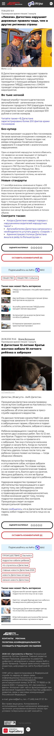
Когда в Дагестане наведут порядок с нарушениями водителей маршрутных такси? (26, 223)
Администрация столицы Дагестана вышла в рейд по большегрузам (25, 235)
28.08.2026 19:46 (8, 339)
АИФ (9, 69)
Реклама (20, 638)
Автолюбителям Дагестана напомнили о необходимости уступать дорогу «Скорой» (28, 230)
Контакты (7, 638)
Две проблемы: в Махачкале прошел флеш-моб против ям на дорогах (30, 299)
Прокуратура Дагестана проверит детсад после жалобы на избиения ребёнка (30, 610)
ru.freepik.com (8, 392)
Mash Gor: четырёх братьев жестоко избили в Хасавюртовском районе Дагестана (31, 601)
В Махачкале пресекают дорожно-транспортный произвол (27, 325)
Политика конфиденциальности (21, 642)
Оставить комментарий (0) (27, 258)
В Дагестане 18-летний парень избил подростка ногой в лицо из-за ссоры (28, 593)
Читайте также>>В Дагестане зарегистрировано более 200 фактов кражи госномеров (25, 121)
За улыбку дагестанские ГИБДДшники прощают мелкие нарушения (28, 308)
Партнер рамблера (24, 723)
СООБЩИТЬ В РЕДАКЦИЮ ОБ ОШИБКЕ (21, 646)
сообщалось (15, 509)
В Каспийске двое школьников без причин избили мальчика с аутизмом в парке (30, 618)
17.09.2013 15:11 (7, 11)
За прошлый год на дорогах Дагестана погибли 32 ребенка (28, 316)
